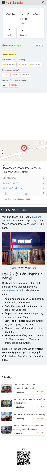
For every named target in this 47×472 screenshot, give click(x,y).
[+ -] (23, 150)
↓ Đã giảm (25, 75)
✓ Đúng (5, 75)
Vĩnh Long (20, 392)
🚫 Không (14, 85)
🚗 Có (5, 85)
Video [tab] (24, 210)
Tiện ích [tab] (16, 210)
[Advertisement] (23, 116)
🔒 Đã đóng (22, 64)
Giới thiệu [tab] (5, 210)
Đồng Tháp (20, 434)
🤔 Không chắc (35, 64)
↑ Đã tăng (15, 75)
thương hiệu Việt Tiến (13, 290)
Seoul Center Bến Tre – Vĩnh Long (29, 414)
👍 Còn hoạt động (9, 64)
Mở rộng (39, 45)
